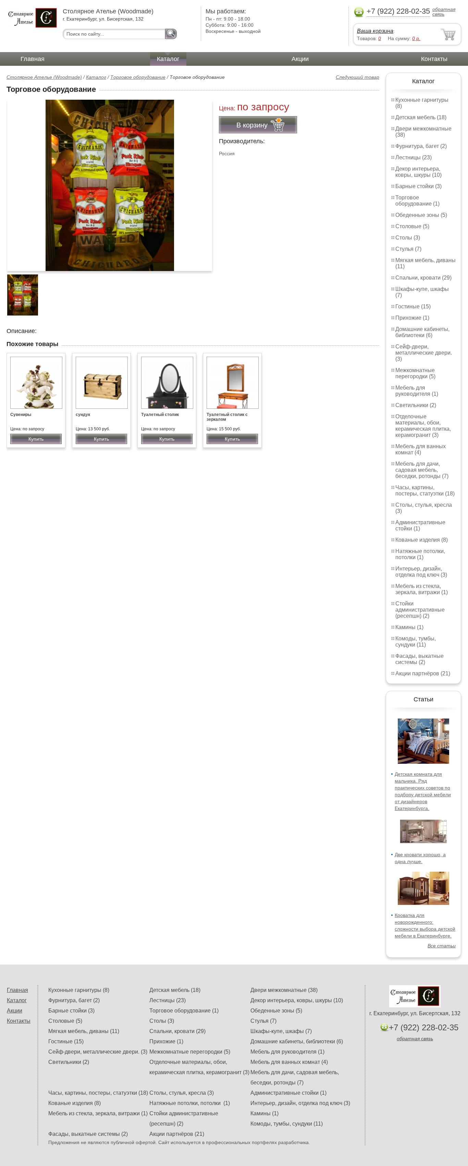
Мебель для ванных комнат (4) (420, 449)
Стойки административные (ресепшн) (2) (420, 610)
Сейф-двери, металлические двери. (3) (423, 353)
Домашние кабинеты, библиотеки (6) (422, 332)
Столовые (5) (412, 226)
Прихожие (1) (412, 318)
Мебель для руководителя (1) (416, 391)
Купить (36, 439)
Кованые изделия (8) (421, 540)
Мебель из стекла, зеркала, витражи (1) (421, 589)
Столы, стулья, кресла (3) (181, 1093)
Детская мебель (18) (420, 117)
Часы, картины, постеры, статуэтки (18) (425, 490)
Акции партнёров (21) (422, 673)
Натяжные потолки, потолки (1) (420, 554)
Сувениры (20, 414)
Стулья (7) (408, 249)
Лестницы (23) (413, 157)
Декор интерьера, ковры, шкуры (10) (418, 172)
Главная (33, 59)
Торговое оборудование (137, 77)
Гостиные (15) (413, 306)
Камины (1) (409, 627)
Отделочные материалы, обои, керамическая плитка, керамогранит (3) (423, 426)
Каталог (168, 59)
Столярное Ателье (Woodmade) (44, 77)
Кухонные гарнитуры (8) (78, 990)
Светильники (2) (415, 405)
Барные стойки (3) (418, 186)
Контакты (434, 59)
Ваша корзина (375, 31)
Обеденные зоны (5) (421, 215)
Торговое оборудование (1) (417, 201)
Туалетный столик (160, 414)
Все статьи (442, 945)
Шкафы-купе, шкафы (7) (281, 1031)
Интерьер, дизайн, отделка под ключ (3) (421, 572)
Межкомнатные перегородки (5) (415, 373)
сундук (83, 414)
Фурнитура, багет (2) (421, 146)
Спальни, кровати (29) (423, 278)
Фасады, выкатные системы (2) (419, 659)
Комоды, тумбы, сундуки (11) (415, 642)
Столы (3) (407, 238)
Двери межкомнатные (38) (284, 990)
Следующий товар (357, 77)
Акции (300, 59)
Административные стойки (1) (288, 1093)
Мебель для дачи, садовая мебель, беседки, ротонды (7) (421, 470)
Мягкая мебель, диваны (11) (83, 1031)
